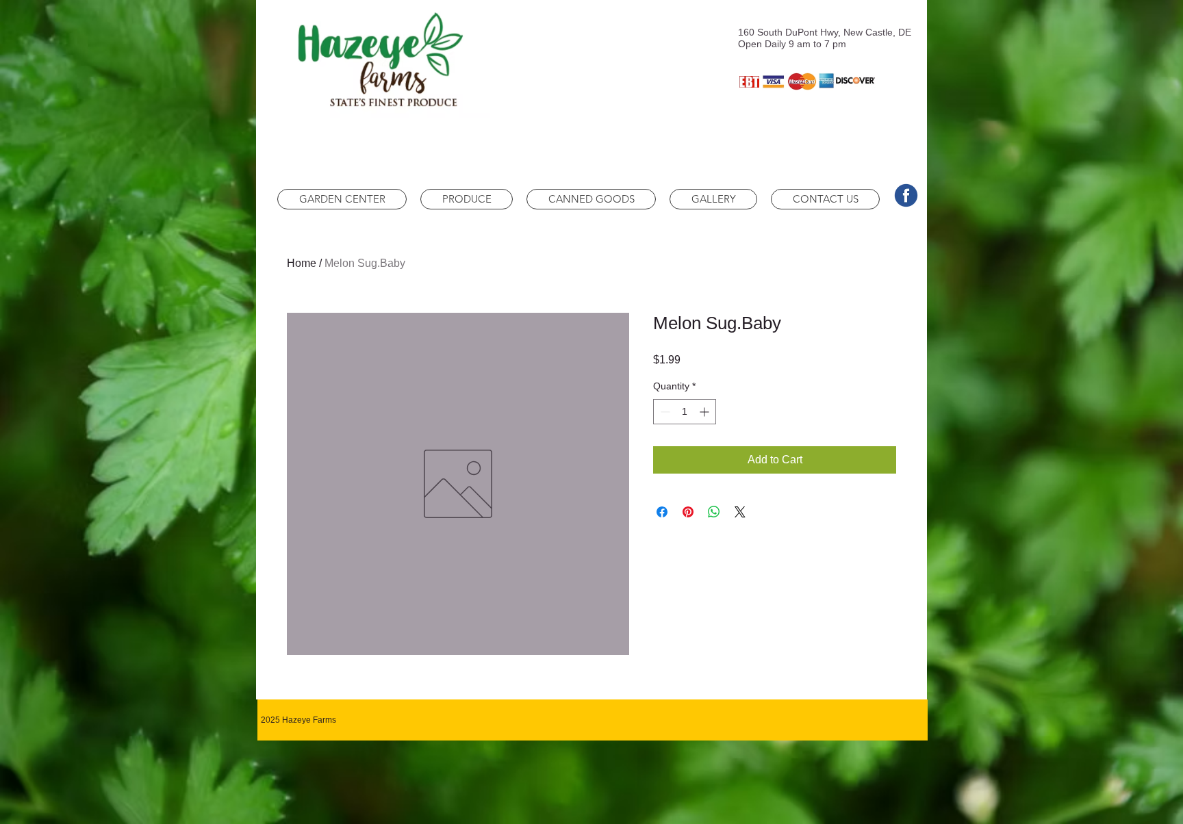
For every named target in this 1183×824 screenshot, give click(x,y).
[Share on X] (740, 512)
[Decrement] (663, 412)
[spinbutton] (684, 412)
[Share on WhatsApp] (714, 512)
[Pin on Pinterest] (688, 512)
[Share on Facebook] (662, 512)
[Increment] (705, 412)
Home (301, 263)
